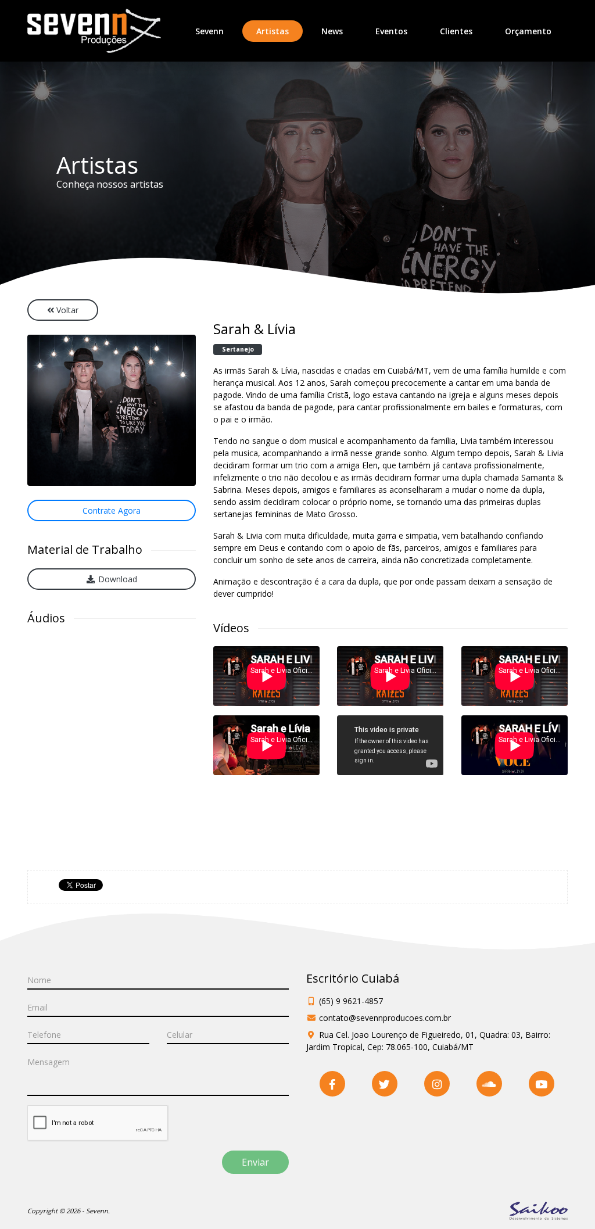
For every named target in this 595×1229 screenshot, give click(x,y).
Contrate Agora (112, 510)
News (332, 31)
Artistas (279, 31)
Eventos (391, 31)
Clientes (456, 31)
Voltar (66, 310)
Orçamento (528, 31)
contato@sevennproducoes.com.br (385, 1017)
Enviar (255, 1162)
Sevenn (209, 31)
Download (116, 579)
